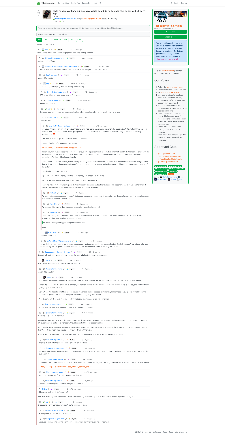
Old (71, 39)
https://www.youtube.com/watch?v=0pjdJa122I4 (61, 147)
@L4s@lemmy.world (166, 154)
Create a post (170, 37)
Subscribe (170, 32)
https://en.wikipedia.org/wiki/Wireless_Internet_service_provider (66, 367)
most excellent (168, 71)
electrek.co (57, 16)
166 (56, 21)
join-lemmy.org (181, 432)
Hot (39, 39)
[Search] (171, 3)
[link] (60, 21)
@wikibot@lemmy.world (168, 161)
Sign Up (184, 3)
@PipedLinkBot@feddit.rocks (170, 159)
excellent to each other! (170, 92)
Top (45, 39)
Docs (165, 432)
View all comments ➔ (45, 45)
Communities (63, 3)
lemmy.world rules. (175, 87)
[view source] (63, 21)
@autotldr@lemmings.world (169, 156)
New (65, 39)
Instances (157, 432)
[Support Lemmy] (100, 3)
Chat (79, 39)
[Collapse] (39, 49)
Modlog (171, 174)
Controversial (55, 39)
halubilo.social (48, 3)
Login (176, 3)
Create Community (90, 3)
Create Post (75, 3)
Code (171, 432)
